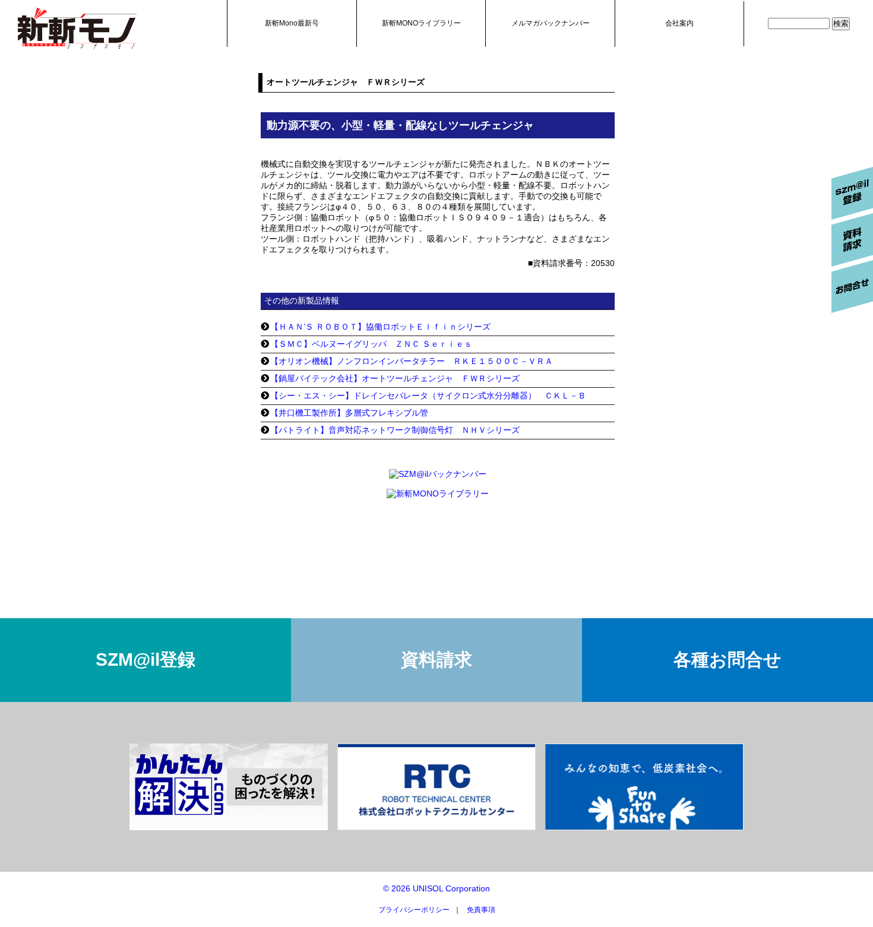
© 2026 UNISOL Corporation (436, 888)
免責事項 (481, 910)
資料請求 (436, 659)
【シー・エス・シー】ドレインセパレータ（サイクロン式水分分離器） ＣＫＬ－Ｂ (428, 395)
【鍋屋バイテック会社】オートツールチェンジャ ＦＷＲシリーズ (395, 378)
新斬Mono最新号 (292, 23)
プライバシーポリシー (414, 910)
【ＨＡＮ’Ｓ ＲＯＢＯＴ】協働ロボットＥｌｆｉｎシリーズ (380, 326)
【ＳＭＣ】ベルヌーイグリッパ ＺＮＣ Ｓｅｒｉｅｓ (371, 344)
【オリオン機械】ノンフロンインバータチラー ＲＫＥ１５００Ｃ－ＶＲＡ (411, 361)
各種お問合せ (727, 659)
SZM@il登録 (145, 659)
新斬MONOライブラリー (421, 23)
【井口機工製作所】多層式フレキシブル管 (349, 412)
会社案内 (679, 23)
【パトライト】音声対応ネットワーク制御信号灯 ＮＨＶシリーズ (395, 430)
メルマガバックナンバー (550, 23)
